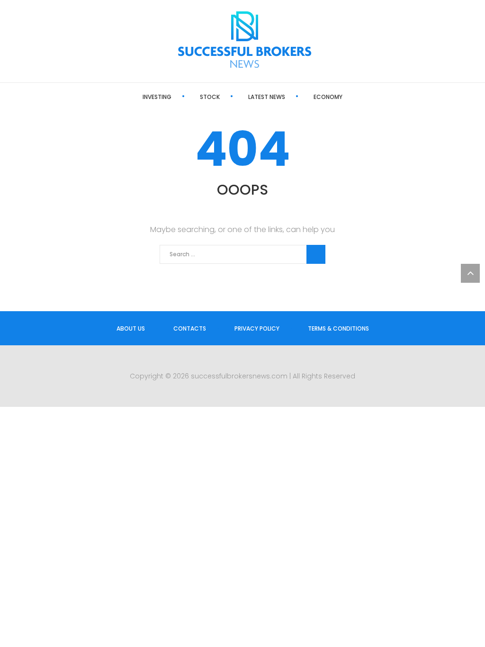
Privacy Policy (256, 328)
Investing (157, 97)
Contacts (189, 328)
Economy (328, 97)
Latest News (266, 97)
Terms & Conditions (338, 328)
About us (131, 328)
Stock (210, 97)
